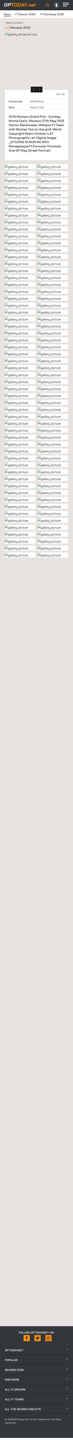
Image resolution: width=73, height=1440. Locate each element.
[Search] (47, 5)
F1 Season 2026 (25, 14)
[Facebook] (27, 1338)
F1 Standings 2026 (52, 14)
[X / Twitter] (37, 1338)
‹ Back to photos (14, 22)
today (20, 5)
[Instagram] (48, 1338)
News (7, 14)
